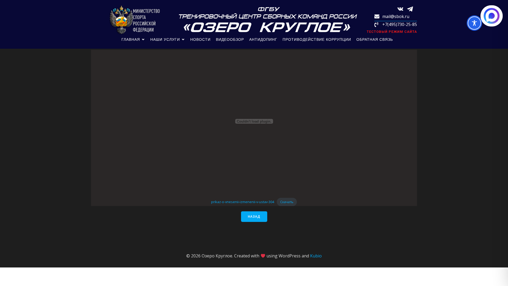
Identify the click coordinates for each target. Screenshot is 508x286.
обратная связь (374, 39)
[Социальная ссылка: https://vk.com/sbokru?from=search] (402, 8)
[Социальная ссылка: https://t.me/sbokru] (412, 8)
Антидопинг (263, 39)
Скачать (286, 201)
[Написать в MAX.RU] (491, 15)
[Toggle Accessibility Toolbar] (474, 23)
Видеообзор (230, 39)
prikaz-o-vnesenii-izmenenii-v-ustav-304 (242, 201)
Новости (200, 39)
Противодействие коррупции (317, 39)
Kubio (316, 256)
